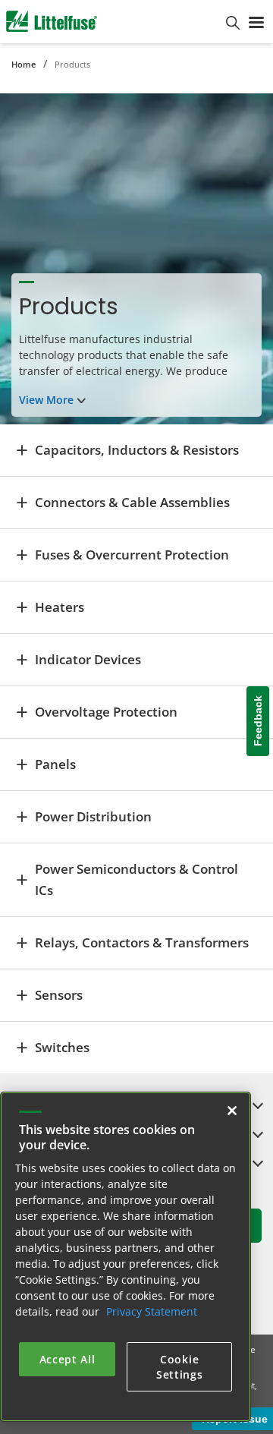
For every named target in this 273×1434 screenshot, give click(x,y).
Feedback (258, 720)
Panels (55, 764)
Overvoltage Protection (106, 711)
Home (23, 64)
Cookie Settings (179, 1367)
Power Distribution (93, 816)
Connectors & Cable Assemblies (132, 502)
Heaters (59, 607)
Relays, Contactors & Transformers (142, 942)
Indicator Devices (88, 659)
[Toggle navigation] (256, 21)
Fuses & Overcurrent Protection (132, 554)
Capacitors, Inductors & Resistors (137, 450)
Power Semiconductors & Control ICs (136, 879)
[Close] (232, 1110)
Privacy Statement (151, 1311)
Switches (62, 1047)
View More (46, 399)
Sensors (59, 995)
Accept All (67, 1359)
